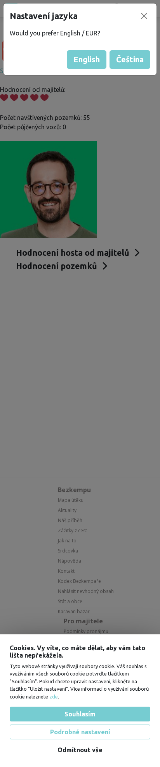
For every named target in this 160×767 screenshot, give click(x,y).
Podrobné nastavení (80, 731)
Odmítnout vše (80, 749)
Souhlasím (80, 714)
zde (53, 696)
